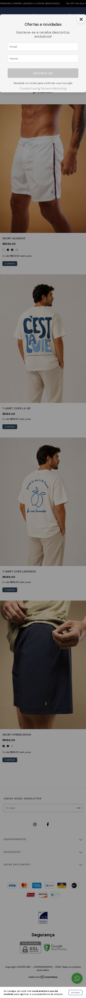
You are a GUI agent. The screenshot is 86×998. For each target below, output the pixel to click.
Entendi (75, 992)
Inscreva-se (43, 73)
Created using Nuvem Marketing (43, 88)
